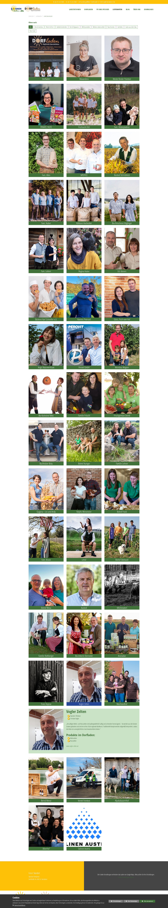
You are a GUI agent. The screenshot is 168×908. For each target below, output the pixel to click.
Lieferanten (39, 16)
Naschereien (111, 27)
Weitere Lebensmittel (99, 27)
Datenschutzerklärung (19, 905)
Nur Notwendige (130, 901)
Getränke (120, 27)
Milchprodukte (86, 27)
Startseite (31, 16)
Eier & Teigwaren (74, 27)
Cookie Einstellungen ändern (126, 877)
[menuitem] (75, 9)
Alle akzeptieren (146, 901)
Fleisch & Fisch (50, 27)
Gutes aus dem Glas (131, 27)
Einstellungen (115, 901)
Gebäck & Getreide (61, 27)
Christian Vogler (48, 16)
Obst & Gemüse (38, 27)
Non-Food (32, 31)
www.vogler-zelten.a (72, 746)
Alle (31, 27)
